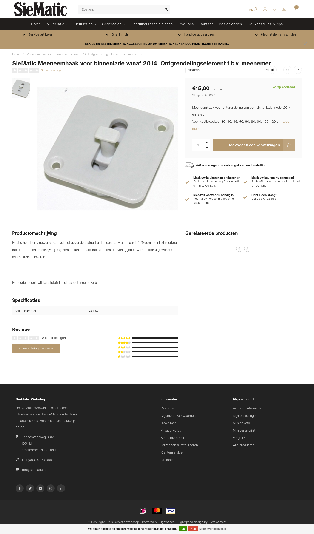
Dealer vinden (230, 24)
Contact (206, 24)
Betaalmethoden (172, 437)
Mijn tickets (241, 422)
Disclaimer (168, 422)
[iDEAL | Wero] (143, 510)
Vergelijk (239, 437)
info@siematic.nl (33, 469)
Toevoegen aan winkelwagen (254, 145)
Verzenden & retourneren (179, 445)
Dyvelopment (217, 522)
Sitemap (166, 459)
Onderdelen (112, 24)
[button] (239, 248)
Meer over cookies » (212, 529)
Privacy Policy (170, 430)
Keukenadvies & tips (265, 24)
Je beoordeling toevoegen (36, 348)
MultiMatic (55, 24)
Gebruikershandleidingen (152, 24)
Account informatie (247, 408)
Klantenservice (171, 452)
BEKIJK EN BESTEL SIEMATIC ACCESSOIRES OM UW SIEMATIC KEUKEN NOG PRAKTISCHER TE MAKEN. (157, 44)
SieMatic (194, 70)
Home (36, 24)
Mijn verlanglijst (244, 430)
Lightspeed (167, 522)
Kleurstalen (83, 24)
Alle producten (243, 445)
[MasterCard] (157, 510)
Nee (193, 529)
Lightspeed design (190, 522)
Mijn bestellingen (245, 415)
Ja (183, 529)
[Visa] (171, 510)
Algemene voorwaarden (178, 415)
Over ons (186, 24)
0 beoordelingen (52, 70)
